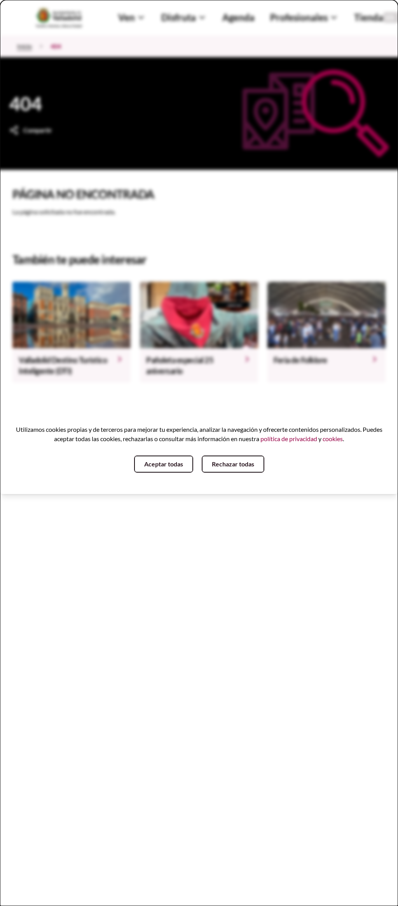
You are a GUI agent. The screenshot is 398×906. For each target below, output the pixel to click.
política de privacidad (288, 438)
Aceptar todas (163, 464)
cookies (333, 438)
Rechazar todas (233, 464)
